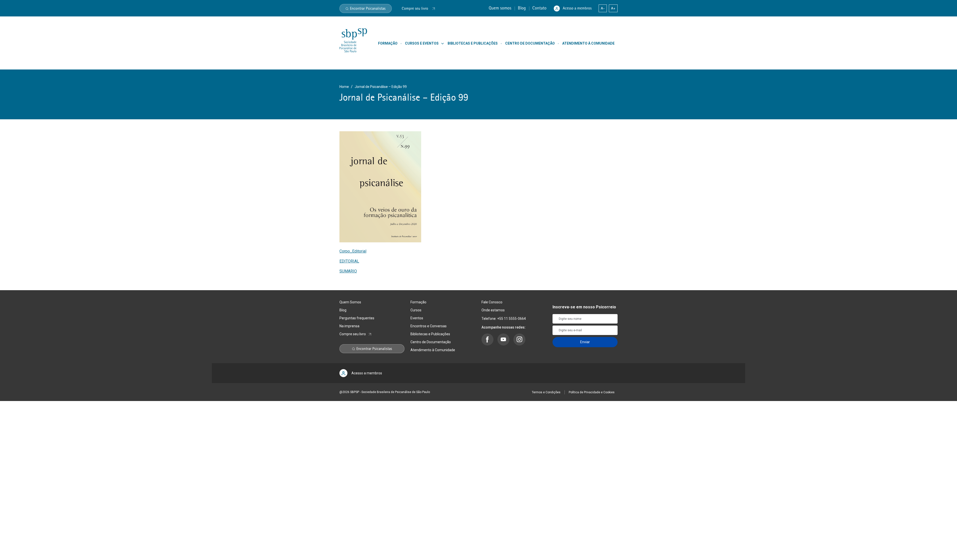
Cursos (415, 310)
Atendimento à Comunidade (432, 350)
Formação (418, 302)
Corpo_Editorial (352, 251)
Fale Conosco (491, 302)
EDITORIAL (349, 261)
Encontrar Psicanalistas (368, 8)
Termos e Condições (546, 392)
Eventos (416, 318)
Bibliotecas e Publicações (430, 334)
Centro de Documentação (430, 342)
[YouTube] (503, 339)
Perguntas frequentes (356, 318)
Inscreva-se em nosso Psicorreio (584, 307)
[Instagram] (519, 339)
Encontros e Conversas (428, 326)
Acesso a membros (577, 8)
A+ (613, 8)
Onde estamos (493, 310)
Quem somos (501, 8)
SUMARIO (348, 271)
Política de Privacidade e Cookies (592, 392)
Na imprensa (349, 326)
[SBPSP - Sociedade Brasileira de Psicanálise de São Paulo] (353, 40)
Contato (540, 8)
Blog (522, 8)
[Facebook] (487, 339)
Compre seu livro (352, 334)
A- (603, 8)
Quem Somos (350, 302)
